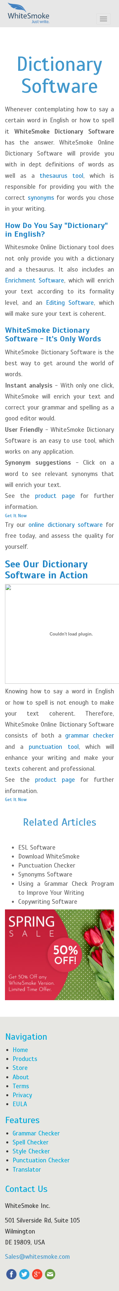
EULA (20, 1104)
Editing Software (70, 302)
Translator (27, 1169)
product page (55, 496)
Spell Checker (31, 1142)
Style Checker (31, 1151)
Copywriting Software (47, 901)
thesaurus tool (61, 175)
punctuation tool (53, 747)
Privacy (22, 1095)
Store (20, 1068)
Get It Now (16, 516)
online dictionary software (65, 524)
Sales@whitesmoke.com (37, 1256)
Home (20, 1050)
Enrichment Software (34, 280)
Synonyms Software (45, 874)
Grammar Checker (36, 1133)
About (21, 1077)
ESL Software (37, 847)
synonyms (42, 197)
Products (25, 1059)
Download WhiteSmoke (49, 856)
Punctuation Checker (46, 865)
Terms (21, 1086)
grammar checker (89, 735)
